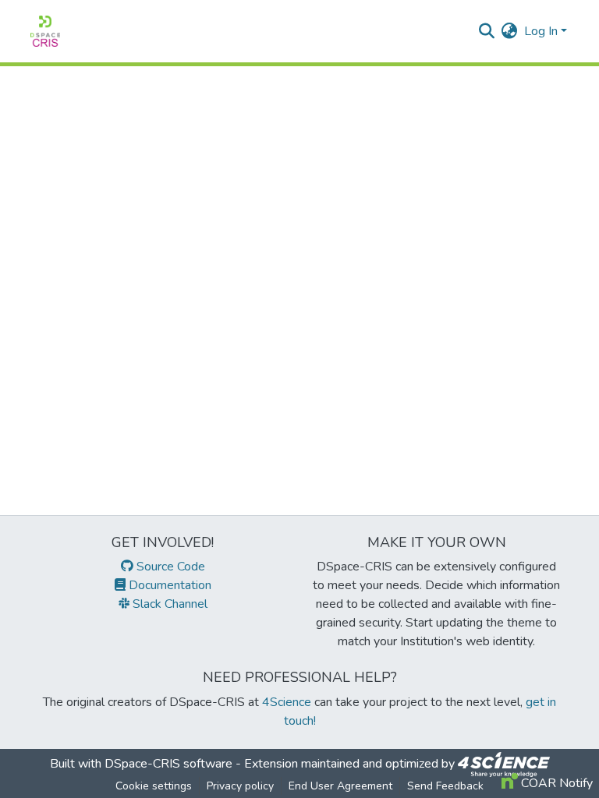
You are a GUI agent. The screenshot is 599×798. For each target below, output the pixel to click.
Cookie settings (153, 786)
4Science (286, 702)
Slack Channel (168, 604)
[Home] (45, 31)
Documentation (168, 585)
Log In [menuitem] (541, 31)
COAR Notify (555, 783)
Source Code (169, 566)
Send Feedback (445, 786)
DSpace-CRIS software (168, 763)
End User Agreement (340, 786)
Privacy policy (240, 786)
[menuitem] (509, 31)
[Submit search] (487, 31)
